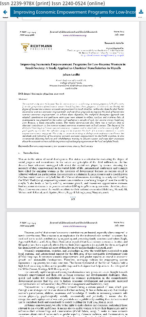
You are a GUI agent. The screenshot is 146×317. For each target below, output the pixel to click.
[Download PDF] (141, 12)
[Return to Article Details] (5, 12)
